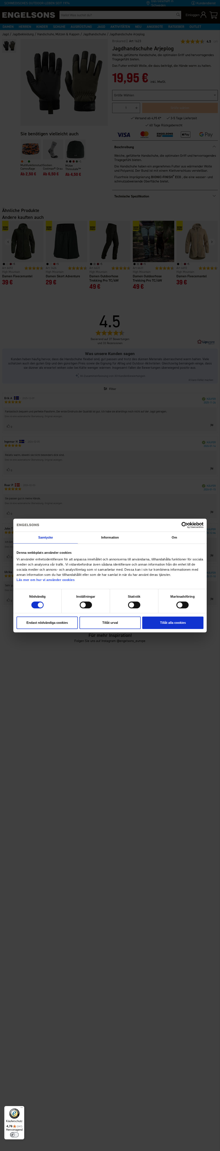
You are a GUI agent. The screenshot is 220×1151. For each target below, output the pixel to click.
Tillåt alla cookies (173, 622)
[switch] (86, 605)
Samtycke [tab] (45, 537)
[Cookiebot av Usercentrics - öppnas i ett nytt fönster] (184, 525)
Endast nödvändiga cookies (47, 622)
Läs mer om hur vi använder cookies (46, 580)
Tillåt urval (110, 622)
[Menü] (21, 1108)
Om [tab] (174, 537)
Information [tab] (110, 537)
